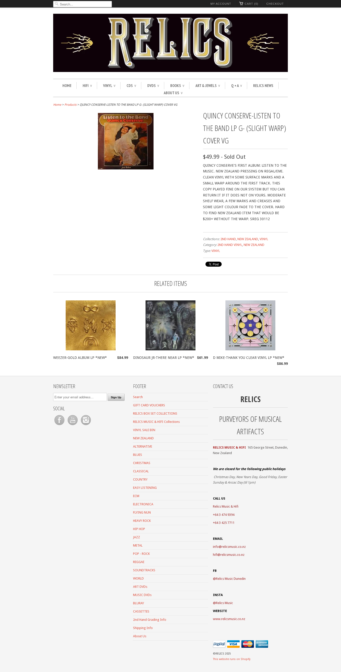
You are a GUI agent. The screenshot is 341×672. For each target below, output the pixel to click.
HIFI (87, 85)
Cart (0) (251, 3)
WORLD (138, 578)
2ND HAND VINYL (229, 245)
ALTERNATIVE (142, 446)
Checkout (275, 3)
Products (70, 104)
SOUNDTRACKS (144, 570)
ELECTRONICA (143, 504)
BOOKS (177, 85)
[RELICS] (170, 43)
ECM (136, 496)
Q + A (236, 85)
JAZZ (136, 537)
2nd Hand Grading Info (149, 620)
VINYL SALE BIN (144, 430)
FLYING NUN (142, 512)
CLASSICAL (141, 471)
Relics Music (224, 603)
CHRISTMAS (141, 463)
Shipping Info (143, 628)
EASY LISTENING (145, 488)
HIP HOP (139, 529)
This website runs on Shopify (231, 659)
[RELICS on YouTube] (73, 425)
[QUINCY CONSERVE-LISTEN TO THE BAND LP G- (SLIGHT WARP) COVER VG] (126, 168)
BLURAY (138, 603)
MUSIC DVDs (142, 595)
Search (138, 397)
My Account (220, 3)
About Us (173, 92)
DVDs (153, 85)
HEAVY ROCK (142, 521)
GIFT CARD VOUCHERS (149, 405)
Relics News (263, 85)
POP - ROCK (141, 554)
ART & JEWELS (207, 85)
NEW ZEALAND (247, 239)
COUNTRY (140, 479)
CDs (131, 85)
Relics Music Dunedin (231, 579)
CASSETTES (141, 611)
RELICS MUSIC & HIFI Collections (156, 422)
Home (66, 85)
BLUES (137, 455)
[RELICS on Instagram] (86, 425)
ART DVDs (140, 587)
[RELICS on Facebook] (59, 425)
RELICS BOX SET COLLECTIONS (155, 413)
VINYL (109, 85)
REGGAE (138, 562)
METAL (138, 545)
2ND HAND (228, 239)
